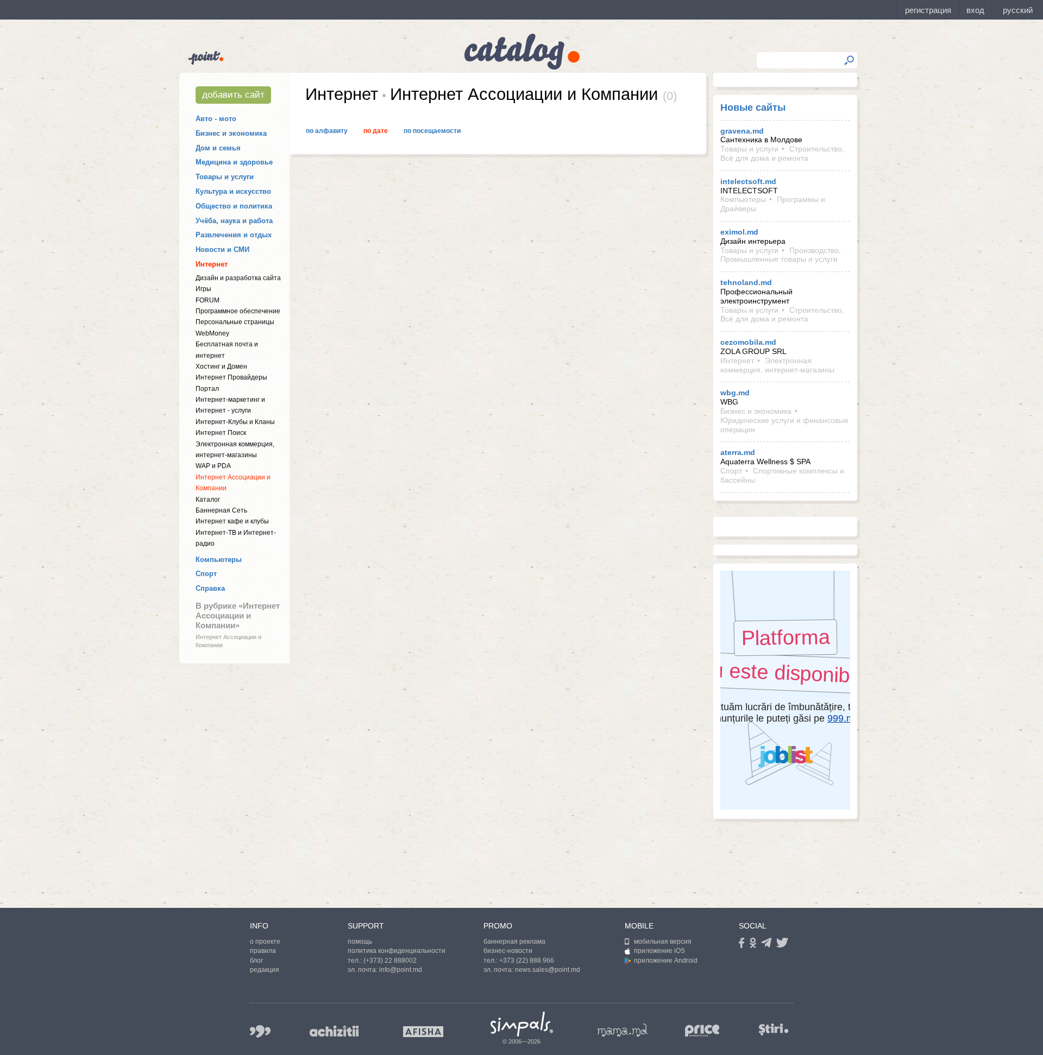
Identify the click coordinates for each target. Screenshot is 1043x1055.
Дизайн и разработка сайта (238, 278)
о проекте (265, 941)
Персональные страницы (235, 322)
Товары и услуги (225, 177)
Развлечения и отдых (234, 235)
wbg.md (735, 392)
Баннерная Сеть (221, 510)
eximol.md (739, 232)
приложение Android (666, 960)
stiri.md (773, 1029)
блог (256, 960)
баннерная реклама (514, 941)
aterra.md (737, 452)
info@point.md (400, 970)
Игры (203, 289)
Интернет (212, 264)
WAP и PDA (213, 466)
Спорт (206, 574)
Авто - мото (216, 119)
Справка (210, 588)
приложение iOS (659, 951)
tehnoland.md (746, 282)
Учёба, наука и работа (234, 221)
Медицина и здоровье (234, 162)
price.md (702, 1031)
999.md (260, 1031)
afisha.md (423, 1031)
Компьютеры (219, 559)
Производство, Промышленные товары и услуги (780, 255)
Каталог (208, 499)
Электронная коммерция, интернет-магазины (777, 365)
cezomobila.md (748, 342)
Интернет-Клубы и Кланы (235, 422)
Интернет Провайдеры (231, 377)
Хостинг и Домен (221, 366)
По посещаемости (432, 131)
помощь (360, 941)
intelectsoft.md (748, 181)
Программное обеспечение (238, 311)
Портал (207, 389)
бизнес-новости (507, 951)
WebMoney (212, 333)
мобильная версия (663, 941)
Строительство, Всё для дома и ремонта (782, 153)
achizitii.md (334, 1031)
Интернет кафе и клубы (232, 521)
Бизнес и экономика (231, 133)
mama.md (623, 1030)
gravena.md (742, 131)
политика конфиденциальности (396, 951)
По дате (375, 131)
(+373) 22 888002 (390, 960)
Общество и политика (234, 206)
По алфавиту (327, 131)
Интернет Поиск (221, 433)
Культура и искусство (233, 191)
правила (263, 951)
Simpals (522, 1024)
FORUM (207, 300)
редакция (264, 970)
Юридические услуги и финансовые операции (784, 425)
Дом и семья (218, 148)
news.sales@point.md (547, 970)
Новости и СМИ (222, 249)
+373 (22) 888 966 (526, 960)
